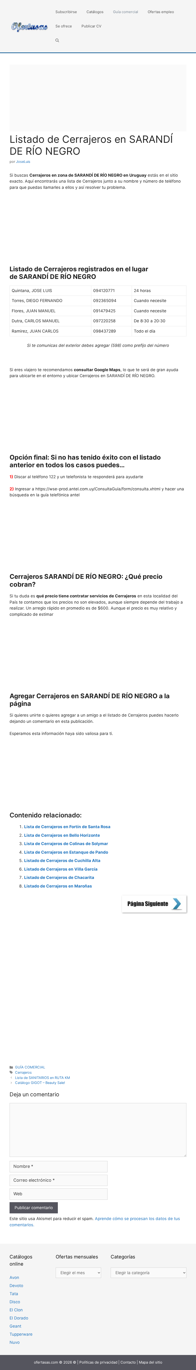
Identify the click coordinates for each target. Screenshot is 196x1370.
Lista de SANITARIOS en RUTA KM (42, 1078)
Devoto (16, 1285)
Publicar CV (91, 26)
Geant (15, 1326)
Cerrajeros (23, 1072)
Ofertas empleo (161, 12)
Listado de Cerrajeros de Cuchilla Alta (62, 860)
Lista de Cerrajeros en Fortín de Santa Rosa (67, 826)
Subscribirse (66, 12)
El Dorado (19, 1318)
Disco (15, 1301)
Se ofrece (63, 26)
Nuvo (15, 1342)
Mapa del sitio (150, 1362)
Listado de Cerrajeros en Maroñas (58, 886)
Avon (14, 1277)
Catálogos (95, 12)
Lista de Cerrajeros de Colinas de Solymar (66, 843)
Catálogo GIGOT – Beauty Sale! (40, 1083)
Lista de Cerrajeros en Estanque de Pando (66, 852)
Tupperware (21, 1334)
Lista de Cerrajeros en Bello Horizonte (62, 835)
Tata (14, 1293)
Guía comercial (125, 12)
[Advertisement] (98, 98)
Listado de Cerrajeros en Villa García (61, 869)
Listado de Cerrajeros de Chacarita (59, 877)
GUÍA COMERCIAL (30, 1067)
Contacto (128, 1362)
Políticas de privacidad (98, 1362)
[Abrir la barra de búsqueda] (57, 40)
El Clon (16, 1310)
